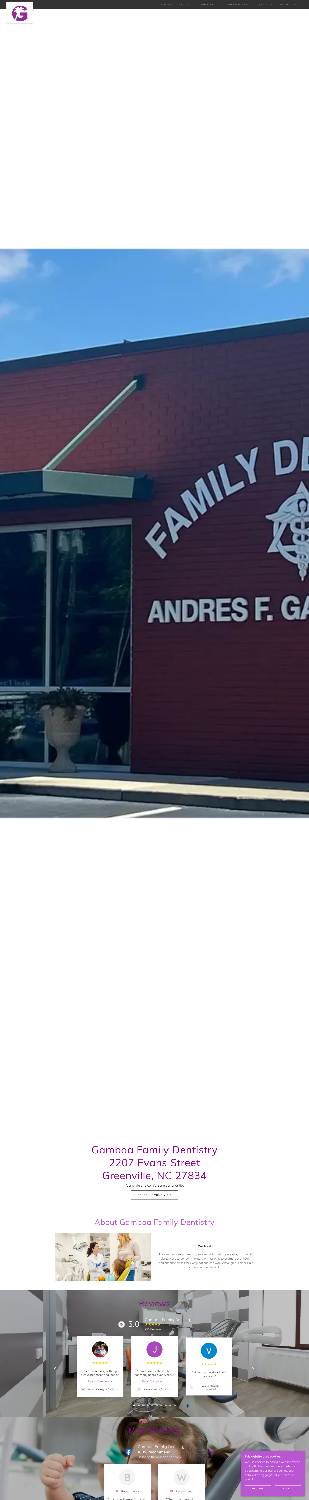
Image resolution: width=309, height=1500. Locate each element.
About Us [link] (186, 4)
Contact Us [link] (263, 4)
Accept (288, 1488)
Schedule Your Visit (154, 1195)
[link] (19, 3)
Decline (258, 1488)
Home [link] (168, 4)
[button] (290, 4)
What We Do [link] (210, 4)
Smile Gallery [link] (236, 4)
